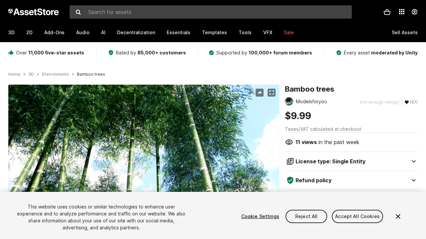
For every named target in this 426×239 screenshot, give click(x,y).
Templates (214, 32)
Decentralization (136, 32)
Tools (245, 32)
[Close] (398, 216)
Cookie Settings (260, 216)
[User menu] (414, 12)
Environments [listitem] (55, 74)
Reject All (306, 216)
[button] (387, 12)
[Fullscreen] (272, 93)
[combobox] (211, 12)
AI (103, 32)
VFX (267, 32)
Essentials (178, 32)
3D (11, 32)
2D (29, 32)
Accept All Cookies (357, 216)
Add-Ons (54, 32)
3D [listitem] (31, 74)
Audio (83, 32)
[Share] (260, 93)
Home (14, 74)
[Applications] (402, 12)
